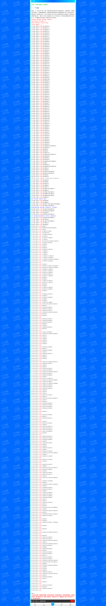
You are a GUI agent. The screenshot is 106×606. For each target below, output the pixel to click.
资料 (61, 605)
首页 (35, 605)
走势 (44, 605)
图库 (70, 605)
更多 (53, 604)
